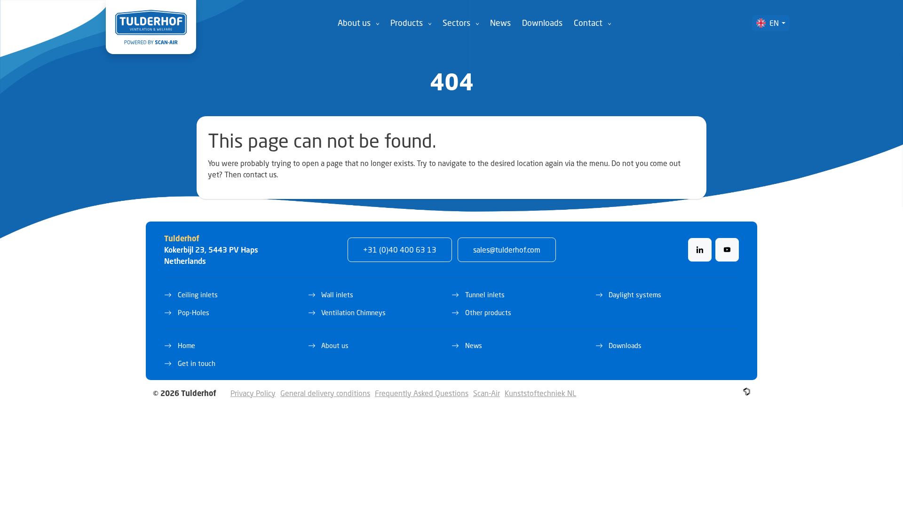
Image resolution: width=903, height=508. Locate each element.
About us (354, 23)
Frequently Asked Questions (421, 393)
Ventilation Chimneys (353, 313)
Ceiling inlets (198, 295)
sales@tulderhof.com (506, 249)
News (500, 23)
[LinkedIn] (700, 250)
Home (186, 345)
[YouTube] (727, 250)
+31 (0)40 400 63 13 (399, 249)
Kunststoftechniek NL (540, 393)
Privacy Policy (253, 393)
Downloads (542, 23)
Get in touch (196, 363)
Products (406, 23)
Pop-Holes (193, 313)
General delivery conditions (325, 393)
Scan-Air (486, 393)
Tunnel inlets (485, 295)
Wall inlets (337, 295)
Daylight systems (635, 295)
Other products (488, 313)
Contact (588, 23)
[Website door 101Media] (746, 392)
